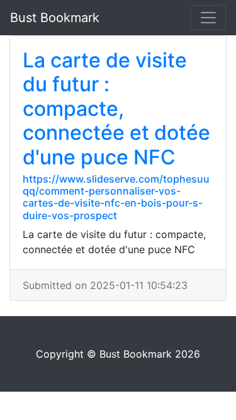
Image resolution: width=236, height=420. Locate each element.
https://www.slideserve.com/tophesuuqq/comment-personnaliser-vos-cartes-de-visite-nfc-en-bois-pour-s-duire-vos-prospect (116, 197)
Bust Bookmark (54, 17)
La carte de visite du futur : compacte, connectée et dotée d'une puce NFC (116, 108)
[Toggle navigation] (208, 17)
